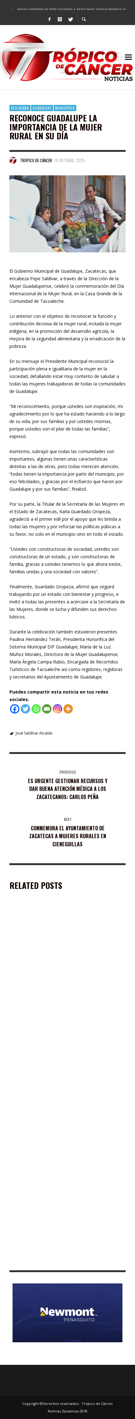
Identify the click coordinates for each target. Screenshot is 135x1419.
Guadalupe (42, 108)
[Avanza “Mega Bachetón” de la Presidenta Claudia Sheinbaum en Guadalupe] (57, 1219)
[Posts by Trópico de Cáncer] (13, 160)
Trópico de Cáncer (36, 160)
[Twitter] (70, 19)
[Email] (46, 709)
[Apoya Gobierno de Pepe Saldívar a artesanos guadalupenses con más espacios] (57, 950)
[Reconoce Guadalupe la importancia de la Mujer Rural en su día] (67, 214)
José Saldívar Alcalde (34, 733)
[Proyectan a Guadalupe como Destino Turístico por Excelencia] (57, 1040)
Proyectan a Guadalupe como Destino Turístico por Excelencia (65, 1081)
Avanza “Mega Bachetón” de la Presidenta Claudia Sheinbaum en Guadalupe (62, 1261)
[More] (68, 709)
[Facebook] (49, 19)
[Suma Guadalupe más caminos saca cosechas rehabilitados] (57, 1130)
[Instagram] (60, 19)
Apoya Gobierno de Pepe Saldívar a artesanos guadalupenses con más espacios (58, 991)
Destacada (20, 108)
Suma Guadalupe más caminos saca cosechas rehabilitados (57, 1171)
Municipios (65, 108)
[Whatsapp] (36, 709)
